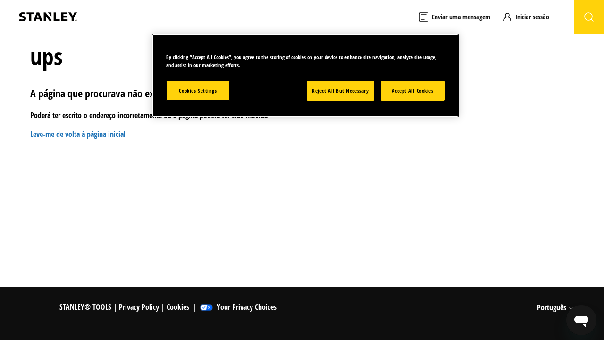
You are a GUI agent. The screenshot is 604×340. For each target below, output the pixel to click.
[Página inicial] (48, 17)
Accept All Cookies (412, 90)
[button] (530, 16)
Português (552, 307)
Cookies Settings (198, 90)
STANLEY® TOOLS (85, 307)
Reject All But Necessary (340, 90)
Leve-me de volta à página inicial (78, 134)
